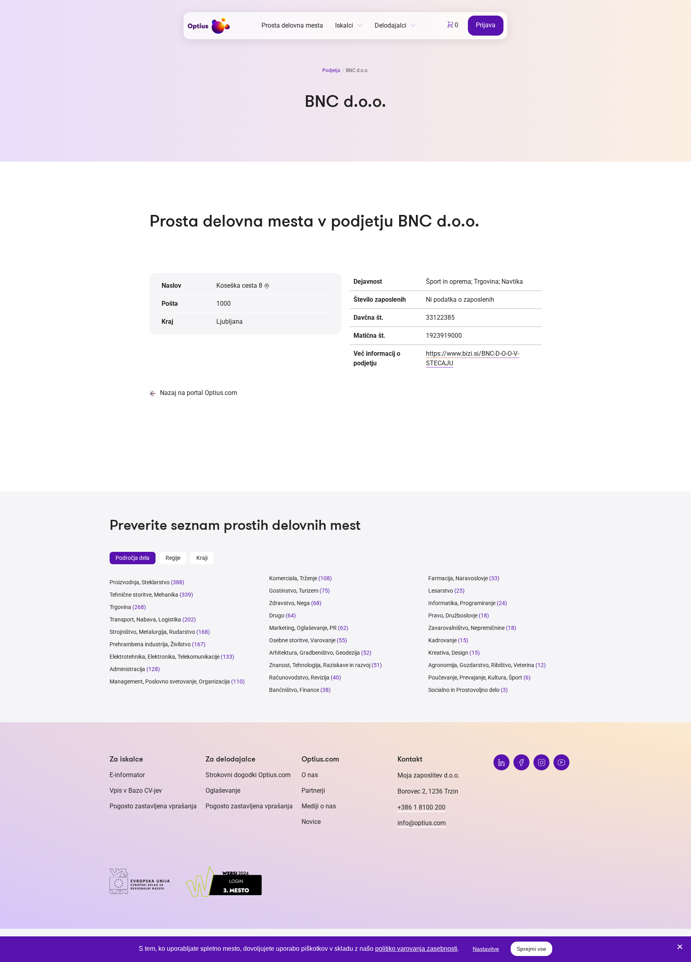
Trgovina (120, 607)
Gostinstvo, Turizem (293, 590)
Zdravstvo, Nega (289, 603)
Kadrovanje (442, 640)
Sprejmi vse (531, 949)
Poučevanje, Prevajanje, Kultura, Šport (475, 677)
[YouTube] (561, 762)
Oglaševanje (223, 790)
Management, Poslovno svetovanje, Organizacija (170, 681)
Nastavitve (486, 949)
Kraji (202, 558)
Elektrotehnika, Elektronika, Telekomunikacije (165, 656)
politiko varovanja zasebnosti (416, 948)
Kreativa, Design (448, 652)
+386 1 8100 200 (421, 807)
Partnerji (313, 790)
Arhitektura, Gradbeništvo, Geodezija (314, 652)
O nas (310, 775)
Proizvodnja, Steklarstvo (140, 582)
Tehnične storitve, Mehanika (144, 594)
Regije (173, 558)
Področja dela (133, 558)
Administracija (127, 669)
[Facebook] (521, 762)
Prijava (485, 25)
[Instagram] (541, 762)
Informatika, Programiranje (461, 603)
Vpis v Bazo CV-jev (136, 790)
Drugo (276, 615)
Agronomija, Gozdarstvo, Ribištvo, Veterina (481, 665)
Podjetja (332, 70)
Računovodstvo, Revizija (299, 677)
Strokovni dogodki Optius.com (248, 775)
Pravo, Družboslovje (452, 615)
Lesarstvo (440, 590)
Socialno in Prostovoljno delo (463, 690)
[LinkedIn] (501, 762)
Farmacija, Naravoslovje (458, 578)
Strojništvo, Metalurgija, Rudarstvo (152, 632)
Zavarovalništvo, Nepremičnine (466, 628)
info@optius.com (421, 823)
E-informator (127, 775)
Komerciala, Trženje (293, 578)
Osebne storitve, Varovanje (302, 640)
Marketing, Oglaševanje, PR (303, 628)
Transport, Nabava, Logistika (145, 619)
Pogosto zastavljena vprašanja (153, 806)
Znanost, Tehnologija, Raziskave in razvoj (319, 665)
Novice (311, 822)
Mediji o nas (319, 806)
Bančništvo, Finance (294, 690)
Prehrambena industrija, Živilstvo (150, 644)
